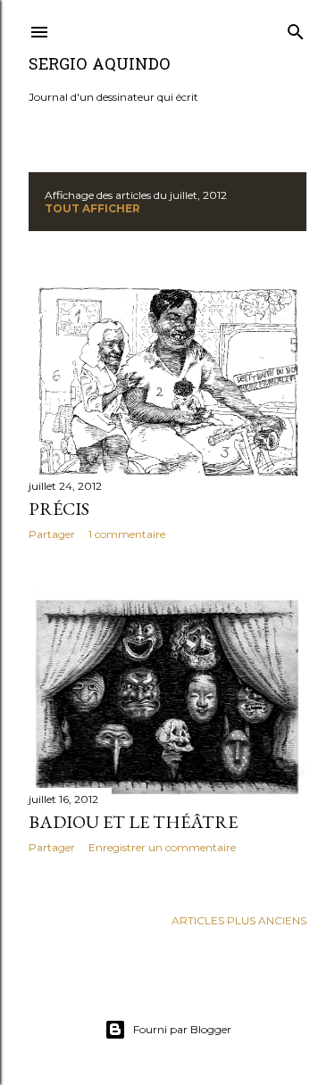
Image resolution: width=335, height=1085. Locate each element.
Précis (59, 508)
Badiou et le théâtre (133, 821)
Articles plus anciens (239, 920)
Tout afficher (92, 208)
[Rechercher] (295, 28)
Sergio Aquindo (99, 66)
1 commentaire (126, 534)
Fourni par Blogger (182, 1029)
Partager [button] (52, 534)
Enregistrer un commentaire (162, 847)
